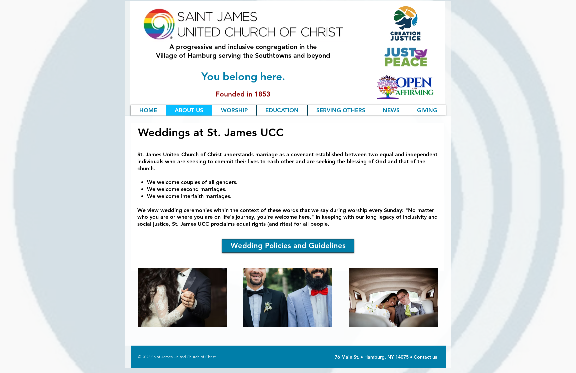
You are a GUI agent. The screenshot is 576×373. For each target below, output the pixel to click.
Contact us (425, 357)
